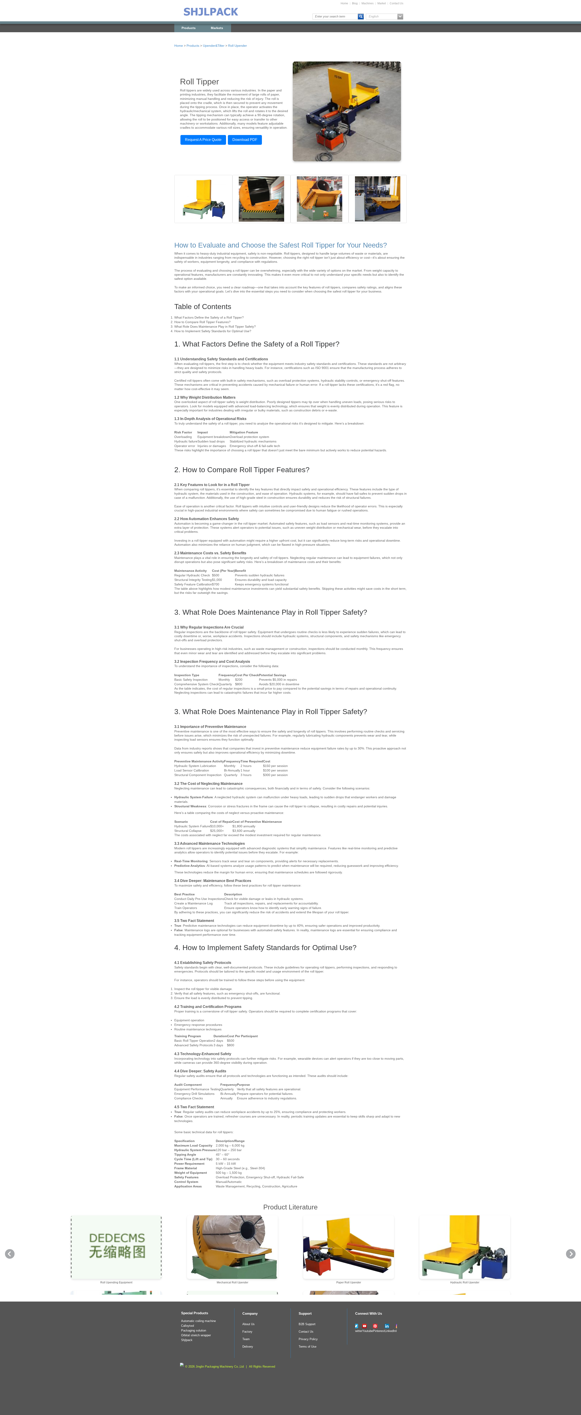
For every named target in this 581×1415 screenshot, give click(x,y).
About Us (248, 1324)
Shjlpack (186, 1340)
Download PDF (244, 140)
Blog (355, 3)
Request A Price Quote (203, 140)
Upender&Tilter (213, 45)
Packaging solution (193, 1330)
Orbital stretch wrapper (196, 1335)
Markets (217, 28)
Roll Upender (237, 45)
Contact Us (396, 3)
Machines (368, 3)
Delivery (247, 1346)
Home (344, 3)
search (361, 17)
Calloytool (187, 1325)
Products (189, 28)
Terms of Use (307, 1346)
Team (246, 1339)
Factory (247, 1331)
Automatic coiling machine (198, 1321)
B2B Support (307, 1324)
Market (381, 3)
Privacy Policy (308, 1339)
